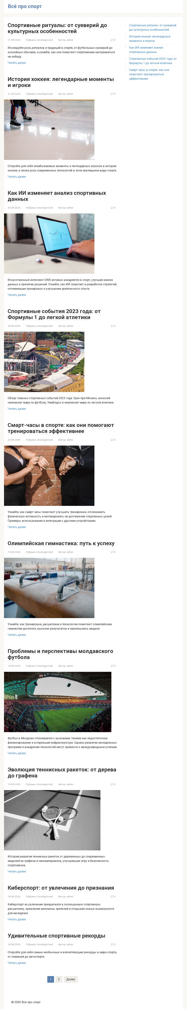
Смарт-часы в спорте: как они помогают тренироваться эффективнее (149, 74)
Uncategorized (45, 39)
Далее (70, 979)
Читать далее (17, 63)
